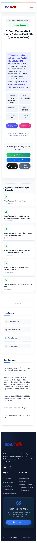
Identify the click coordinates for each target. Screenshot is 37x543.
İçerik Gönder (13, 135)
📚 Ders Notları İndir (12, 330)
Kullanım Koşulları (26, 487)
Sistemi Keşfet (18, 522)
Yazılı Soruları (8, 489)
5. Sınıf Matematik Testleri (19, 20)
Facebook (20, 160)
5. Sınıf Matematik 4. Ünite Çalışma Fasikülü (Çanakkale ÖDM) (18, 58)
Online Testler (8, 482)
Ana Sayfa (7, 478)
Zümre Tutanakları (10, 493)
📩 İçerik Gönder (11, 346)
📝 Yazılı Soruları (11, 338)
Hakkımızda (24, 478)
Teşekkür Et (25, 126)
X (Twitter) (13, 166)
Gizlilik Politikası (25, 484)
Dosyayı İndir (12, 126)
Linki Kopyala (25, 166)
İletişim (22, 481)
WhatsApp (19, 155)
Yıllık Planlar (8, 486)
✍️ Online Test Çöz (12, 321)
